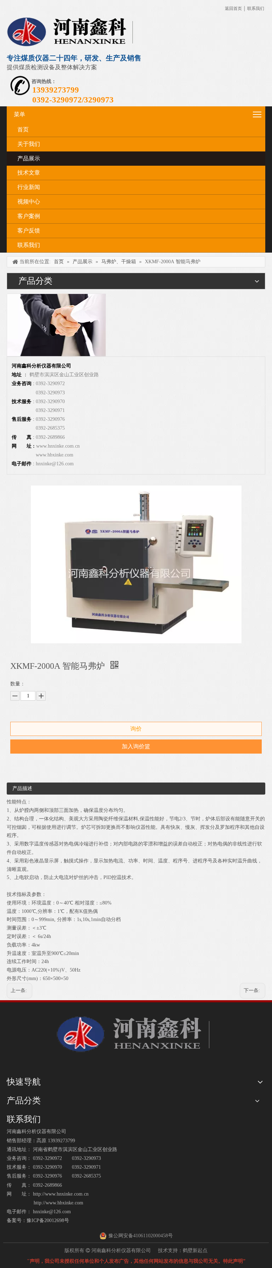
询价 (136, 729)
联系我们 (255, 8)
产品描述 (22, 788)
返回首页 (233, 8)
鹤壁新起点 (195, 1250)
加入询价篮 (136, 746)
